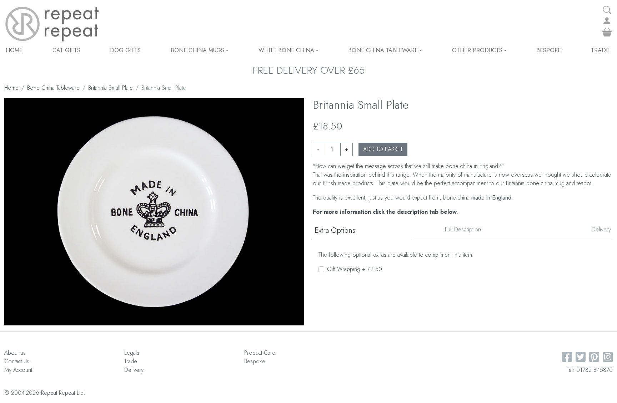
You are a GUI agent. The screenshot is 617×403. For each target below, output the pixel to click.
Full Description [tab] (463, 229)
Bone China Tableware (383, 50)
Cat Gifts (66, 50)
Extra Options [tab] (335, 230)
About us (15, 353)
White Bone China (286, 50)
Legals (131, 353)
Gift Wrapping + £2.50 (354, 269)
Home (14, 50)
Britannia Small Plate (110, 88)
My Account (18, 370)
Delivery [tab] (601, 229)
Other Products (477, 50)
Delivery (134, 370)
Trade (600, 50)
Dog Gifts (125, 50)
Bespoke (548, 50)
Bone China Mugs (197, 50)
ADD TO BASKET (383, 149)
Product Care (259, 353)
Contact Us (16, 361)
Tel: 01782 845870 (590, 370)
